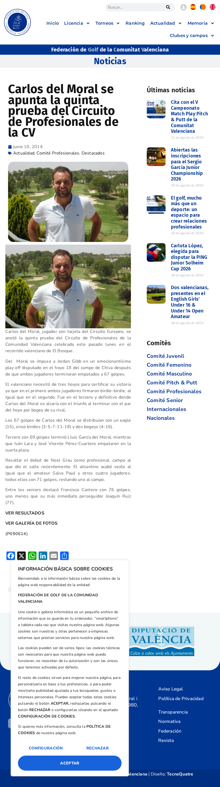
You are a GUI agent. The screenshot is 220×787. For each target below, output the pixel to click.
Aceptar (69, 763)
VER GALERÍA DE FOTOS (31, 523)
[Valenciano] (203, 9)
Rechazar (97, 748)
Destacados (93, 153)
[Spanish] (193, 9)
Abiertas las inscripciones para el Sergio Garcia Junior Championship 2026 (187, 164)
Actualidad (23, 153)
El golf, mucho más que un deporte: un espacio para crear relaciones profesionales (189, 212)
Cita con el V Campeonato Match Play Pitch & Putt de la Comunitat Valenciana (189, 116)
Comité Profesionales (57, 153)
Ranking (135, 23)
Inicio (52, 23)
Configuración (46, 748)
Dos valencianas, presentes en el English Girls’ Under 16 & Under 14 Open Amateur (189, 302)
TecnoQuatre (180, 774)
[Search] (168, 7)
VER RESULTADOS (24, 513)
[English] (213, 9)
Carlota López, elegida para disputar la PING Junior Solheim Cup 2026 (189, 257)
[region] (70, 668)
